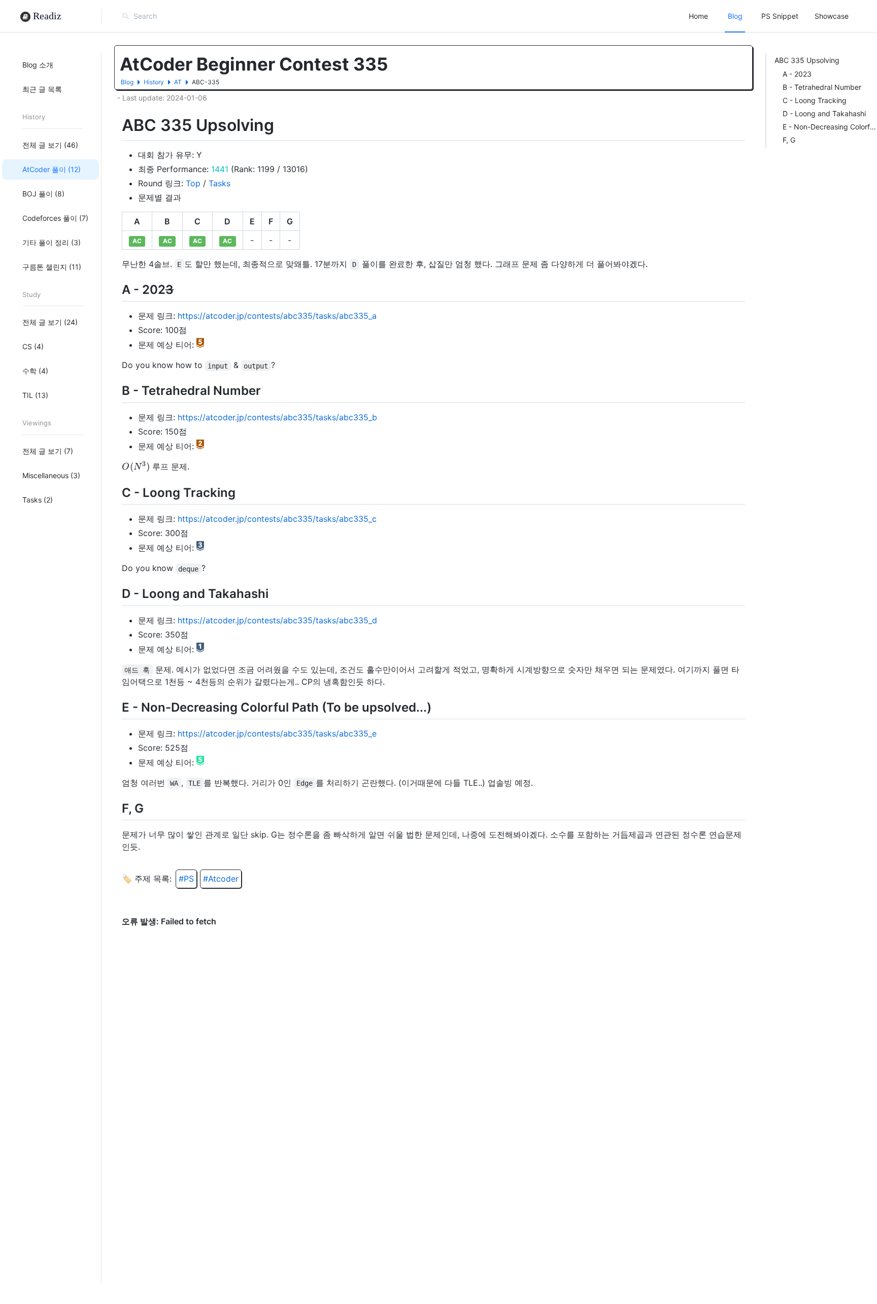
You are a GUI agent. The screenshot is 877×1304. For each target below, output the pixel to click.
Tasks (219, 183)
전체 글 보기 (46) (50, 144)
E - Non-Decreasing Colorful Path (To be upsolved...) (830, 126)
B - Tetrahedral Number (822, 87)
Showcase (832, 16)
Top (193, 183)
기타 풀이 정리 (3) (51, 242)
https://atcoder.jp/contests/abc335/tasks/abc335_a (277, 316)
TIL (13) (35, 395)
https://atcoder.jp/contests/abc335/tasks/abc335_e (277, 733)
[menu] (768, 16)
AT (178, 82)
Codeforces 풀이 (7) (55, 217)
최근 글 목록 (42, 89)
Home (698, 16)
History (154, 82)
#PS (186, 879)
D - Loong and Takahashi (824, 113)
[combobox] (178, 16)
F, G (789, 140)
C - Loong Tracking (815, 100)
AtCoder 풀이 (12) (51, 168)
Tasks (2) (37, 499)
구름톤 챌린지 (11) (51, 266)
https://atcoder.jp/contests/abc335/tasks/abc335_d (277, 620)
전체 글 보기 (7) (47, 450)
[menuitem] (698, 16)
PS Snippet (779, 16)
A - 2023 (797, 74)
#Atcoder (221, 879)
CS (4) (33, 346)
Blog (735, 16)
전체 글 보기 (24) (50, 322)
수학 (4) (35, 370)
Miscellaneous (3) (51, 475)
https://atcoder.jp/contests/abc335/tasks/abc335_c (277, 519)
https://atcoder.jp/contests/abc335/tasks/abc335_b (277, 417)
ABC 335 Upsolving (806, 60)
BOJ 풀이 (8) (43, 193)
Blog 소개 (37, 64)
